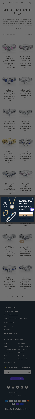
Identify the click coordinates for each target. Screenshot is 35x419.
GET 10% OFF (25, 215)
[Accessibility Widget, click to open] (32, 209)
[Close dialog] (32, 198)
